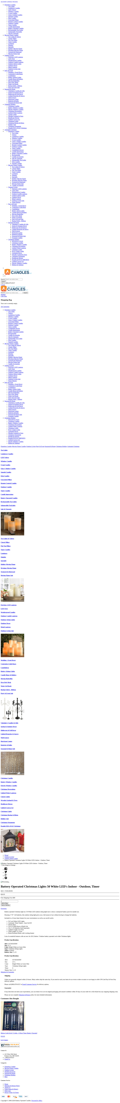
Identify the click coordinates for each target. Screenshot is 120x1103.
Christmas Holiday (10, 104)
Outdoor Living (9, 55)
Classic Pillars (12, 38)
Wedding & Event (9, 1072)
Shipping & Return (24, 995)
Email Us (7, 1059)
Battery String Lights (18, 211)
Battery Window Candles (15, 108)
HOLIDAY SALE (17, 241)
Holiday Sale (12, 124)
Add (5, 903)
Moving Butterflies (13, 81)
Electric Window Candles (15, 109)
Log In (3, 285)
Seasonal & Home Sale (15, 102)
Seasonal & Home (9, 89)
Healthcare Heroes (13, 118)
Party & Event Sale (14, 87)
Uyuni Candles (12, 13)
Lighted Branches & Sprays (16, 96)
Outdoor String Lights (14, 64)
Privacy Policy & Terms (11, 1092)
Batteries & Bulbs (13, 101)
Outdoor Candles (13, 23)
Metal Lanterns (12, 67)
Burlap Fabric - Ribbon (15, 86)
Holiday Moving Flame (15, 48)
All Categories (5, 306)
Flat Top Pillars (12, 40)
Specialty (11, 47)
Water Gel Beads (13, 84)
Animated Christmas (10, 130)
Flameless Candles (9, 5)
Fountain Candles (17, 238)
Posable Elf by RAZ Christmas (17, 128)
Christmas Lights (13, 121)
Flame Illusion (16, 202)
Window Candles (17, 138)
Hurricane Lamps (13, 99)
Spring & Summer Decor (15, 92)
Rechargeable (16, 155)
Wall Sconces (12, 97)
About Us (7, 1087)
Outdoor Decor (12, 65)
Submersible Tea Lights (19, 160)
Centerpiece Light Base (19, 207)
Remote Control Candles (15, 21)
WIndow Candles (13, 11)
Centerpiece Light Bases (15, 74)
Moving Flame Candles (11, 35)
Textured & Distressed (14, 52)
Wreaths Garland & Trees (15, 116)
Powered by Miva (37, 1100)
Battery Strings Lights (14, 77)
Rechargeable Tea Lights (15, 30)
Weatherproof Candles (14, 60)
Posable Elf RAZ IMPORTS (20, 260)
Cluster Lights (12, 114)
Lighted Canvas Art (14, 119)
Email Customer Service (29, 984)
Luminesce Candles (14, 8)
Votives (14, 135)
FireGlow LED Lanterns (15, 57)
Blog (5, 1077)
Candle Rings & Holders (15, 79)
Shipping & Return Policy (12, 1086)
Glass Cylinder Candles (15, 15)
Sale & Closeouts (13, 33)
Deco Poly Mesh (13, 82)
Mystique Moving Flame (15, 50)
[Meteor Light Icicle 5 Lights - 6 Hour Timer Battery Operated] (13, 1030)
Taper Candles (12, 25)
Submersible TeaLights (15, 32)
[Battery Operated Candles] (18, 274)
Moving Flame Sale (14, 54)
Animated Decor (17, 253)
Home (6, 855)
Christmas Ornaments (14, 126)
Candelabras (12, 75)
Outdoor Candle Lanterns (15, 62)
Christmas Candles (13, 106)
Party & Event (8, 70)
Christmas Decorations (15, 111)
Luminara (11, 43)
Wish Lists (7, 1091)
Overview (4, 908)
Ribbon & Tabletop (17, 265)
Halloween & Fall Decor (15, 94)
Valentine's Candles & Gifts (16, 91)
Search (3, 279)
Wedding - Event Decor (15, 72)
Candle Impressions (14, 26)
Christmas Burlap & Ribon (16, 123)
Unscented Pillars (13, 20)
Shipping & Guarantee (7, 972)
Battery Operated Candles (16, 28)
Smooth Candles (13, 16)
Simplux (10, 45)
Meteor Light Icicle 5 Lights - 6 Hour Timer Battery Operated (19, 1033)
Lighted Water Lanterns (15, 113)
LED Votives (12, 10)
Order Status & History (11, 1089)
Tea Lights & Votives (14, 37)
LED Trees (11, 59)
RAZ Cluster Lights (18, 251)
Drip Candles (12, 18)
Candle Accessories (18, 157)
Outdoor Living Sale (14, 69)
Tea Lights (11, 6)
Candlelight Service (18, 150)
